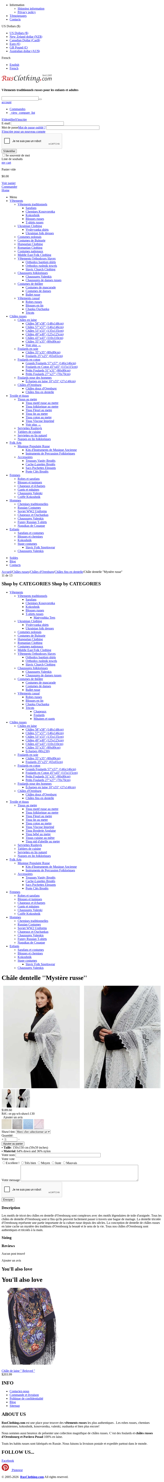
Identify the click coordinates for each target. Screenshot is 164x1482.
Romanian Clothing (30, 247)
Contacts (15, 19)
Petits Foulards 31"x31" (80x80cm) (48, 370)
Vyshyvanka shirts (37, 229)
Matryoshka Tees (44, 617)
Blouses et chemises (30, 536)
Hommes (15, 500)
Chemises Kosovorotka (40, 211)
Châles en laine (27, 320)
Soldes (14, 557)
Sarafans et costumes (31, 533)
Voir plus (33, 345)
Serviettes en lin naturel (32, 435)
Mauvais (71, 1163)
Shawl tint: (8, 1131)
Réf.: (5, 1113)
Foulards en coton (29, 359)
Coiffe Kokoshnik (29, 496)
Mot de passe (10, 127)
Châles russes (18, 316)
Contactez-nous (19, 1391)
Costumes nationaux (30, 251)
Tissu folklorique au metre (42, 406)
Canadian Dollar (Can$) (25, 40)
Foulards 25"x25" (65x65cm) (44, 356)
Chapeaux (40, 711)
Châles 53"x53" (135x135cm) (45, 330)
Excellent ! (12, 1163)
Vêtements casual (29, 298)
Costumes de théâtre (30, 283)
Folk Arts (15, 442)
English (14, 64)
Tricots (30, 312)
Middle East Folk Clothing (34, 255)
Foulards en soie (28, 348)
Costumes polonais (29, 237)
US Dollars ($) (19, 33)
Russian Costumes (29, 507)
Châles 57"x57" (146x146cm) (45, 327)
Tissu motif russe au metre (42, 403)
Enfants (14, 529)
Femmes (15, 475)
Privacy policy (27, 12)
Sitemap (15, 1405)
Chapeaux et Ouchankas (33, 515)
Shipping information (31, 8)
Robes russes (34, 302)
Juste (58, 1163)
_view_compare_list (22, 112)
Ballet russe (33, 294)
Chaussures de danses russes (43, 280)
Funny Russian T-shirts (32, 522)
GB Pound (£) (19, 47)
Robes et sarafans (29, 478)
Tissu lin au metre (37, 413)
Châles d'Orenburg (29, 385)
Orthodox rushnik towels (41, 265)
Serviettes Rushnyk (30, 428)
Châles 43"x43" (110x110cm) (44, 338)
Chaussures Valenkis (39, 276)
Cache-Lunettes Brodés (40, 464)
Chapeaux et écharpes (31, 486)
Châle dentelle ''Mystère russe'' (44, 977)
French (14, 68)
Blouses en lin (34, 305)
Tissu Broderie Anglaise (41, 830)
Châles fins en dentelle (40, 392)
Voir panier (9, 183)
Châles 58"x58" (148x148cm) (45, 323)
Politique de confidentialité (26, 1398)
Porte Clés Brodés (37, 471)
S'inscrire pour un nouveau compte (23, 131)
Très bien (30, 1163)
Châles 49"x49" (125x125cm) (45, 334)
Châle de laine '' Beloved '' (18, 1370)
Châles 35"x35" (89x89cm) (43, 341)
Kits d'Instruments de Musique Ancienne (51, 450)
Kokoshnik (33, 215)
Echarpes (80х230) (38, 751)
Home (5, 190)
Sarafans (31, 208)
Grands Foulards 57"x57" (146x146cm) (51, 363)
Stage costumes (27, 543)
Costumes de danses (38, 291)
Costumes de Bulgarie (31, 240)
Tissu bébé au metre (38, 834)
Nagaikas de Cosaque (31, 525)
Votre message (11, 1180)
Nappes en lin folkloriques (34, 439)
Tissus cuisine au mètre (40, 837)
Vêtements (16, 200)
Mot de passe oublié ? (32, 127)
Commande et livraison (24, 1395)
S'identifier (8, 119)
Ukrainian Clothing (30, 226)
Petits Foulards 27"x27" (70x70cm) (48, 374)
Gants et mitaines (28, 489)
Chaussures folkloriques (33, 273)
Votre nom (8, 1155)
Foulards (39, 715)
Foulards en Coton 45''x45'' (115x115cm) (52, 366)
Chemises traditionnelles (33, 504)
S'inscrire (21, 119)
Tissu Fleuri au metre (39, 410)
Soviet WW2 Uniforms (32, 511)
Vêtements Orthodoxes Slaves (37, 258)
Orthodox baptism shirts (41, 262)
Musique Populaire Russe (34, 446)
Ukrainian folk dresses (40, 233)
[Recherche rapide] (40, 99)
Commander (9, 186)
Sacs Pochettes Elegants (41, 468)
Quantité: (7, 1135)
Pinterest (17, 1470)
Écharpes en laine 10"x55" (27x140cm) (51, 381)
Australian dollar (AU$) (25, 51)
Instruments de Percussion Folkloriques (50, 453)
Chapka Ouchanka (37, 309)
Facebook (8, 1460)
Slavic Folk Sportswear (40, 547)
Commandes (17, 109)
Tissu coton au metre (39, 417)
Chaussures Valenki (30, 493)
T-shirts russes (34, 222)
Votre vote (8, 1159)
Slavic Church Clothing (40, 269)
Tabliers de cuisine (29, 431)
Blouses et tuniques (30, 482)
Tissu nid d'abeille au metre (43, 841)
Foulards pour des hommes (35, 377)
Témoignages (18, 15)
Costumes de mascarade (41, 287)
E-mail (6, 123)
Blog (13, 561)
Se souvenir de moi (18, 155)
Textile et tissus (19, 395)
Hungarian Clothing (30, 244)
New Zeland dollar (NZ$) (26, 36)
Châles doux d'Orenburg (41, 388)
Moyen (45, 1163)
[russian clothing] (27, 82)
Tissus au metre (27, 399)
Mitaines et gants (44, 718)
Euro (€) (15, 44)
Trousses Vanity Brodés (40, 460)
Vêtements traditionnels (32, 204)
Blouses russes (35, 218)
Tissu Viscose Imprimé (40, 421)
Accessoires (25, 457)
